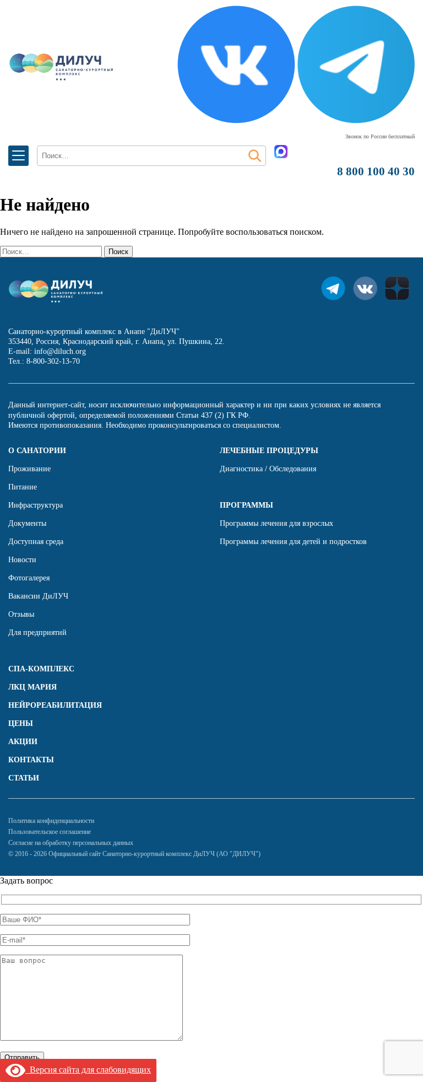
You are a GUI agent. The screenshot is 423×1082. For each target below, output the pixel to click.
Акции (22, 742)
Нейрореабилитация (55, 705)
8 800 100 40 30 (376, 171)
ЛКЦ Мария (32, 687)
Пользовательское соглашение (49, 832)
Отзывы (21, 614)
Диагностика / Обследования (268, 469)
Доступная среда (35, 541)
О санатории (37, 450)
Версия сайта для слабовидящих (88, 1069)
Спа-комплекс (41, 669)
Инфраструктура (35, 505)
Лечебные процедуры (269, 450)
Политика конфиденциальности (51, 821)
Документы (27, 523)
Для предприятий (37, 632)
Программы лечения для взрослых (276, 523)
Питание (22, 487)
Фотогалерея (29, 578)
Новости (22, 560)
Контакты (31, 760)
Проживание (29, 469)
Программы (246, 505)
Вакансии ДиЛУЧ (38, 596)
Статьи (23, 778)
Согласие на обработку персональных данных (70, 843)
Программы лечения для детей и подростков (293, 541)
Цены (20, 723)
